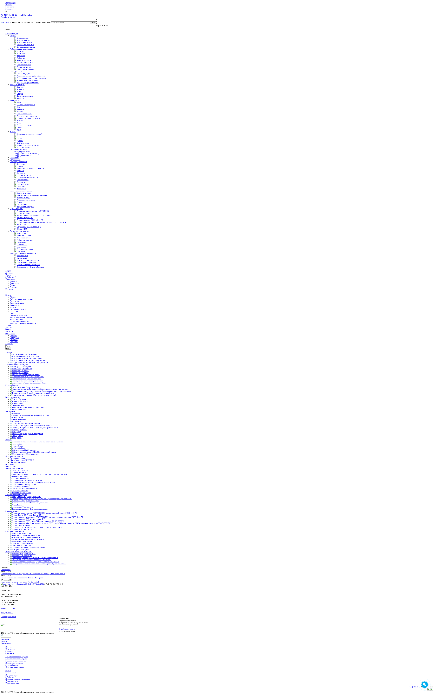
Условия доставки (12, 683)
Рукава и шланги (16, 209)
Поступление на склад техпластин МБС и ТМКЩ (20, 582)
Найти (8, 348)
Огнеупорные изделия (18, 149)
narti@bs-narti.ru (26, 15)
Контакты (9, 289)
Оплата (8, 275)
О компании (10, 279)
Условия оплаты (11, 681)
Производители (11, 675)
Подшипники (15, 160)
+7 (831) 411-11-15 (9, 15)
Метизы (13, 132)
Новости (13, 281)
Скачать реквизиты (8, 617)
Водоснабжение (16, 71)
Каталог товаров (11, 34)
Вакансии (14, 285)
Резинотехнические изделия (21, 191)
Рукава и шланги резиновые (16, 661)
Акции (8, 271)
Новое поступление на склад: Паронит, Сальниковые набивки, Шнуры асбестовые (33, 574)
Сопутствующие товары (19, 231)
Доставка (9, 273)
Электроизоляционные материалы (23, 253)
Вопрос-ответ (10, 673)
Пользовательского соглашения (17, 679)
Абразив (13, 36)
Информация (6, 643)
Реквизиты (14, 287)
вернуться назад (69, 631)
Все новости (6, 570)
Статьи (8, 671)
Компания (5, 639)
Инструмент (14, 100)
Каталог (8, 295)
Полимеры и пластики (18, 162)
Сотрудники (14, 283)
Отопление (14, 158)
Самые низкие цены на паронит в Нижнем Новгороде (22, 578)
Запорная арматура (17, 85)
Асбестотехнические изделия (21, 49)
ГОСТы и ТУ (10, 277)
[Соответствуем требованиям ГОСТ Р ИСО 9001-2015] (22, 584)
